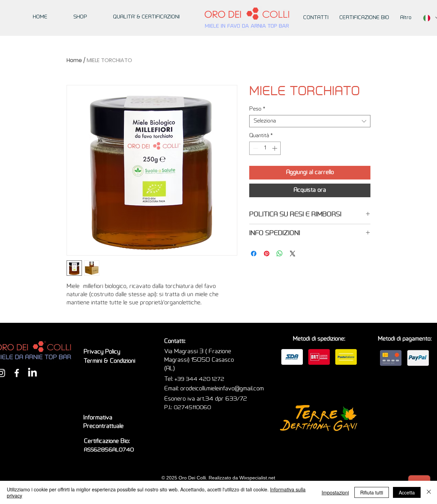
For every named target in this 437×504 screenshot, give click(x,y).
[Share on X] (292, 253)
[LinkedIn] (32, 373)
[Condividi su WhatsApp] (280, 253)
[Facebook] (16, 373)
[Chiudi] (429, 492)
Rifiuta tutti (371, 492)
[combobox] (309, 121)
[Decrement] (254, 148)
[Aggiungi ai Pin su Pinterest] (267, 253)
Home (74, 60)
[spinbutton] (265, 148)
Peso (257, 109)
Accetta (407, 492)
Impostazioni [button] (335, 492)
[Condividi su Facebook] (254, 253)
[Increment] (275, 148)
